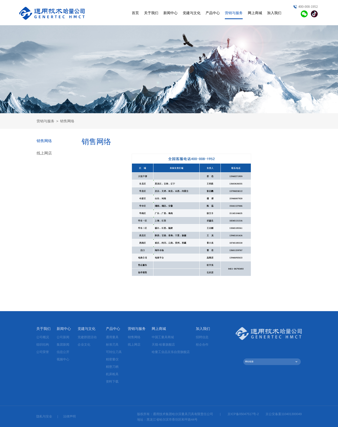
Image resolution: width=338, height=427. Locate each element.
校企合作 (202, 344)
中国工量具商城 (163, 337)
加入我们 (274, 13)
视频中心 (63, 359)
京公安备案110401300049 (284, 414)
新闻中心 (170, 13)
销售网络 (67, 121)
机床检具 (112, 374)
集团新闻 (63, 344)
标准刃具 (112, 344)
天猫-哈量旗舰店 (163, 344)
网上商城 (255, 13)
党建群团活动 (87, 337)
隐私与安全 (44, 416)
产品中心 (213, 13)
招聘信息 (202, 337)
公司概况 (42, 337)
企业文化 (84, 344)
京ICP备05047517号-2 (243, 414)
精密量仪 (112, 359)
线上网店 (44, 153)
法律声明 (69, 416)
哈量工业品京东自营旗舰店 (171, 352)
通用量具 (112, 337)
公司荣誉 (42, 352)
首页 (135, 13)
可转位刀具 (114, 352)
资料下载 (112, 381)
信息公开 (63, 352)
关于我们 (151, 13)
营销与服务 (234, 13)
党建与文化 (192, 13)
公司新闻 (63, 337)
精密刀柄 (112, 366)
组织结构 (42, 344)
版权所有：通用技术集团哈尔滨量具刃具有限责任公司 (175, 414)
